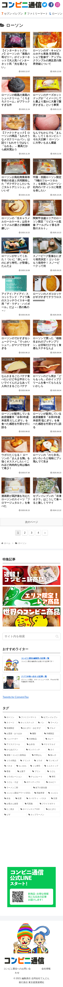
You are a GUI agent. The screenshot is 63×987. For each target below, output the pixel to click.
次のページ (31, 522)
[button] (57, 636)
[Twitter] (44, 4)
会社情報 (46, 968)
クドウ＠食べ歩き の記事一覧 (34, 676)
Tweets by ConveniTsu (16, 697)
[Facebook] (51, 4)
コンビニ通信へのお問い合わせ (17, 970)
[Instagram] (57, 4)
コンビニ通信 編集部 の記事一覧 (35, 658)
